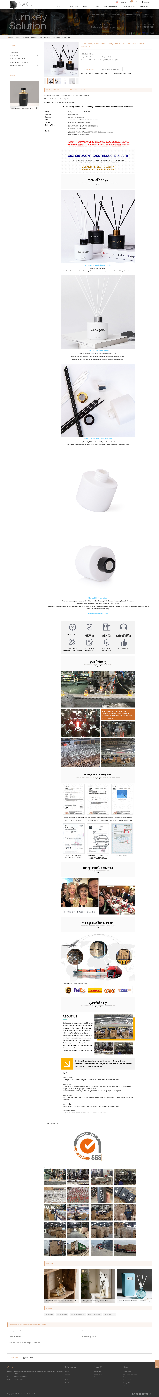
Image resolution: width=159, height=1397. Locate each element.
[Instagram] (150, 1394)
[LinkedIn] (143, 1394)
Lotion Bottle (126, 1386)
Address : (9, 1371)
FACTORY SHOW (110, 7)
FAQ (95, 1377)
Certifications (68, 1380)
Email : (9, 1376)
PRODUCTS (71, 7)
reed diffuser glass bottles (77, 1314)
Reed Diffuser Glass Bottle (17, 59)
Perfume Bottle (14, 52)
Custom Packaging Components (19, 62)
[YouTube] (133, 1394)
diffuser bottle (49, 1314)
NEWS (85, 7)
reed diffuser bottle (62, 1314)
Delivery (67, 1371)
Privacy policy (29, 1357)
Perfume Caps (14, 55)
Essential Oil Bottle (128, 1380)
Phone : (9, 1379)
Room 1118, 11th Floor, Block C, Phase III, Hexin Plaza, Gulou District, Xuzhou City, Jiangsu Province (38, 1372)
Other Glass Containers (16, 65)
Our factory (47, 1168)
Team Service (68, 1383)
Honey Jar (125, 1377)
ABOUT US (144, 7)
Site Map (67, 1374)
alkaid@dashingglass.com (20, 1376)
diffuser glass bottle (109, 1314)
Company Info (97, 1371)
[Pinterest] (146, 1394)
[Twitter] (136, 1394)
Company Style (98, 1374)
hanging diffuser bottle (94, 1314)
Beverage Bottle (127, 1383)
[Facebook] (140, 1394)
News (66, 1377)
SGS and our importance (51, 1123)
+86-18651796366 (18, 1379)
